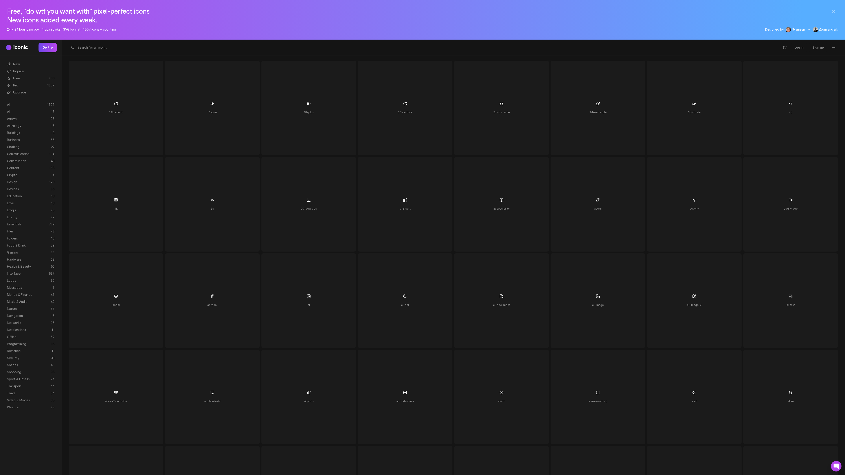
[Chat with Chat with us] (836, 466)
